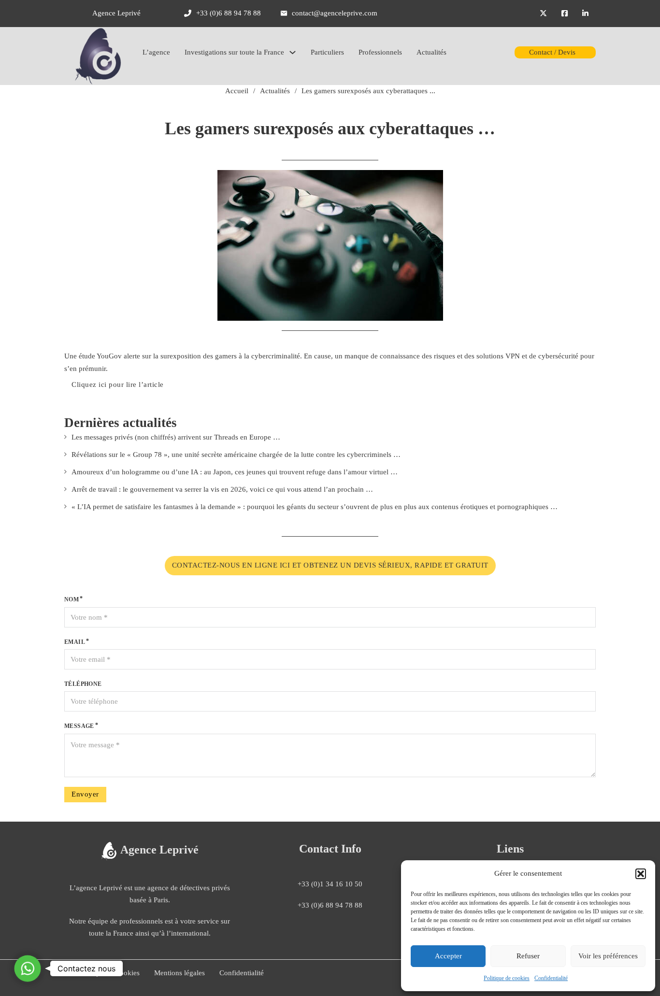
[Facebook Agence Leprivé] (564, 13)
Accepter (448, 956)
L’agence (156, 52)
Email (74, 642)
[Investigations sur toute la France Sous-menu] (292, 52)
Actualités (431, 52)
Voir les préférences (608, 956)
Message (79, 726)
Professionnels (380, 52)
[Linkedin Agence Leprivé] (585, 13)
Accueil (236, 91)
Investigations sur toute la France (234, 52)
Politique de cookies (507, 978)
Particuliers (327, 52)
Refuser (528, 956)
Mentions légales (179, 973)
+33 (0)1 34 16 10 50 (330, 884)
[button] (641, 874)
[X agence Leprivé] (543, 13)
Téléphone (83, 684)
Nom (71, 599)
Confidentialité (551, 978)
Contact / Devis (552, 52)
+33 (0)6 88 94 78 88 (330, 905)
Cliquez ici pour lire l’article (118, 384)
